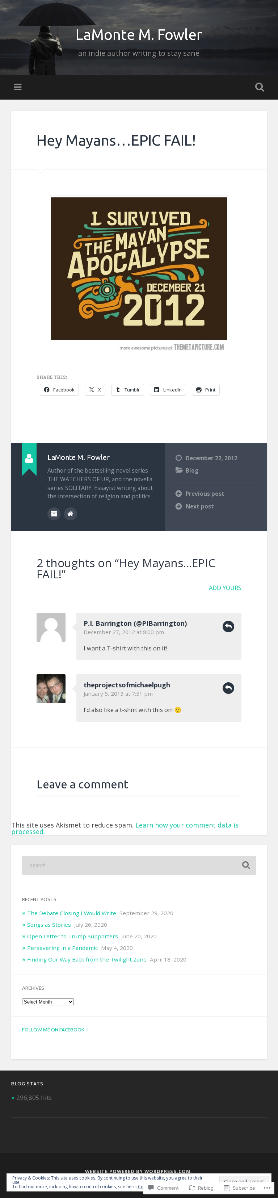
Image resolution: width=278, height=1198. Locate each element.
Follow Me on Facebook (53, 1029)
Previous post (205, 493)
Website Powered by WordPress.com (138, 1171)
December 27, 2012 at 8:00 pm (124, 632)
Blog (192, 470)
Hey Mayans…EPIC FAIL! (116, 140)
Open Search (258, 87)
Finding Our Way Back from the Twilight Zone (87, 959)
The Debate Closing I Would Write (71, 913)
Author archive (53, 513)
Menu (18, 87)
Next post (200, 506)
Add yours (225, 588)
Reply (228, 626)
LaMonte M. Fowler (139, 34)
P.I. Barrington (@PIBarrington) (135, 623)
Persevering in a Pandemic (62, 947)
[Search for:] (139, 865)
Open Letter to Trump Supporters (72, 936)
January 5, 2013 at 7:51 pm (118, 693)
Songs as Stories (49, 924)
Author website (70, 513)
